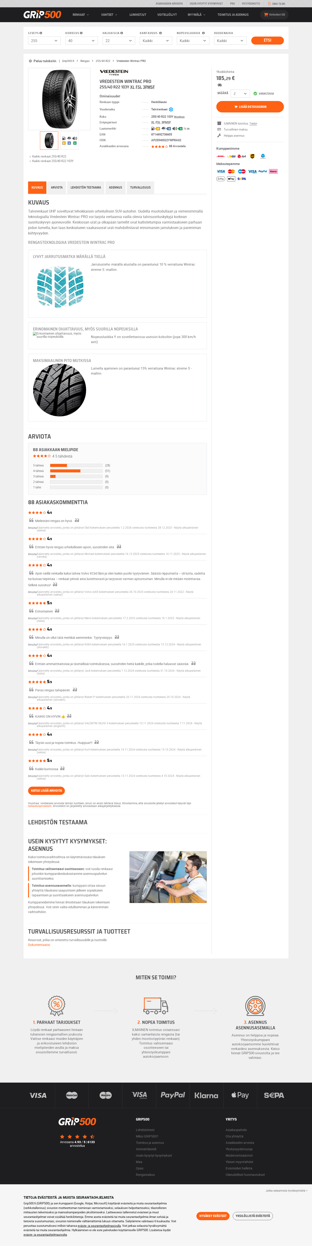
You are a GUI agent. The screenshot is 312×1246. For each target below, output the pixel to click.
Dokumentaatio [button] (39, 944)
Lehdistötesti (145, 1130)
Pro (232, 3)
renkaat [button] (79, 14)
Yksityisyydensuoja (239, 1149)
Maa (139, 1162)
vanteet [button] (107, 14)
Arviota (57, 187)
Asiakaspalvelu (236, 1130)
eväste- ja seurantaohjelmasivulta (45, 1235)
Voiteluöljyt (167, 14)
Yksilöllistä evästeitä (253, 1216)
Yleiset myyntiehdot (239, 1162)
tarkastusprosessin (40, 806)
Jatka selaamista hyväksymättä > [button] (286, 1190)
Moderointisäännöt (239, 1155)
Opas (139, 1168)
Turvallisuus (140, 187)
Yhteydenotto (251, 3)
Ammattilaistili (146, 1149)
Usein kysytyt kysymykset (206, 3)
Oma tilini (278, 4)
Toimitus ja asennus (233, 14)
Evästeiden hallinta (239, 1168)
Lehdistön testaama (86, 187)
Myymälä (195, 14)
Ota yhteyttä (234, 1136)
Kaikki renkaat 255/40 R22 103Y (53, 161)
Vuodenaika (223, 33)
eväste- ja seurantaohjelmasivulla (99, 1226)
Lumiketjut (138, 14)
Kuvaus (37, 187)
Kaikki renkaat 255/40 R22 (49, 156)
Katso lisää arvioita (46, 790)
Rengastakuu (145, 1174)
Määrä (222, 93)
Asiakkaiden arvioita (169, 3)
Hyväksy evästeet (213, 1216)
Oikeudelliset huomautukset (245, 1174)
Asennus (115, 187)
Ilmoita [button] (32, 528)
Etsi (267, 40)
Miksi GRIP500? (147, 1136)
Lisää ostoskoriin (252, 107)
